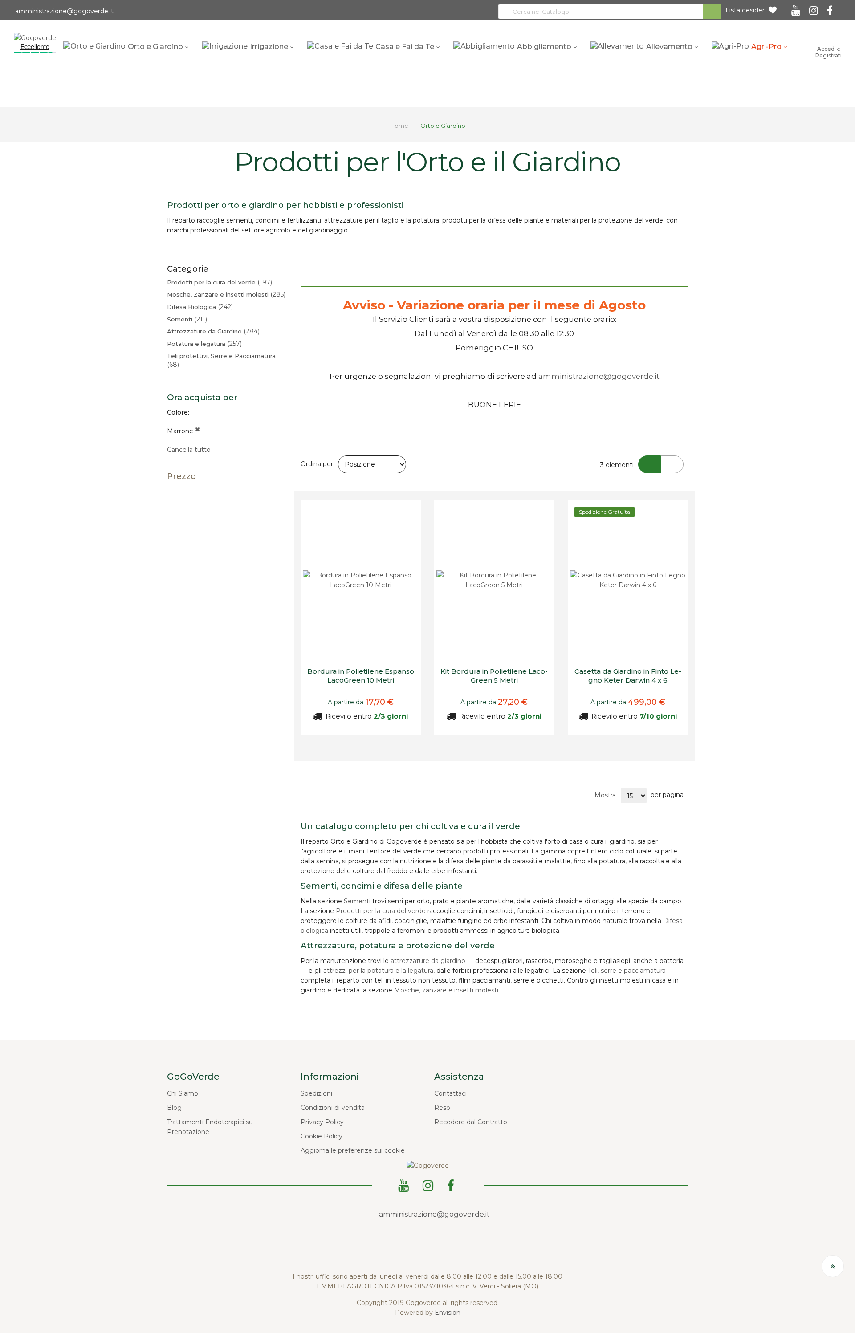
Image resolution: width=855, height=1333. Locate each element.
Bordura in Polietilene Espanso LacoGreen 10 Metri (360, 675)
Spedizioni (316, 1093)
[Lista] (672, 464)
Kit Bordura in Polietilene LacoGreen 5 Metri (494, 675)
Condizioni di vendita (333, 1108)
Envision (447, 1313)
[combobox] (609, 11)
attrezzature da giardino (428, 961)
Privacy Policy (322, 1122)
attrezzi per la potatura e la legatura (378, 971)
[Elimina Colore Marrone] (197, 431)
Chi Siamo (182, 1093)
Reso (442, 1108)
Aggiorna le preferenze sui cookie (353, 1150)
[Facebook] (831, 8)
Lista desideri (745, 10)
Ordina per (317, 464)
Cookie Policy (321, 1136)
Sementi (357, 901)
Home (400, 125)
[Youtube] (797, 8)
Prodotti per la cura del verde (381, 911)
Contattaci (450, 1093)
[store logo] (35, 37)
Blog (174, 1108)
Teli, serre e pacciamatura (627, 971)
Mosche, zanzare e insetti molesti (446, 990)
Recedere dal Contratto (470, 1122)
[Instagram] (815, 8)
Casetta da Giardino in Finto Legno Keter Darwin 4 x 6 (627, 675)
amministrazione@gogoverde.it (63, 11)
